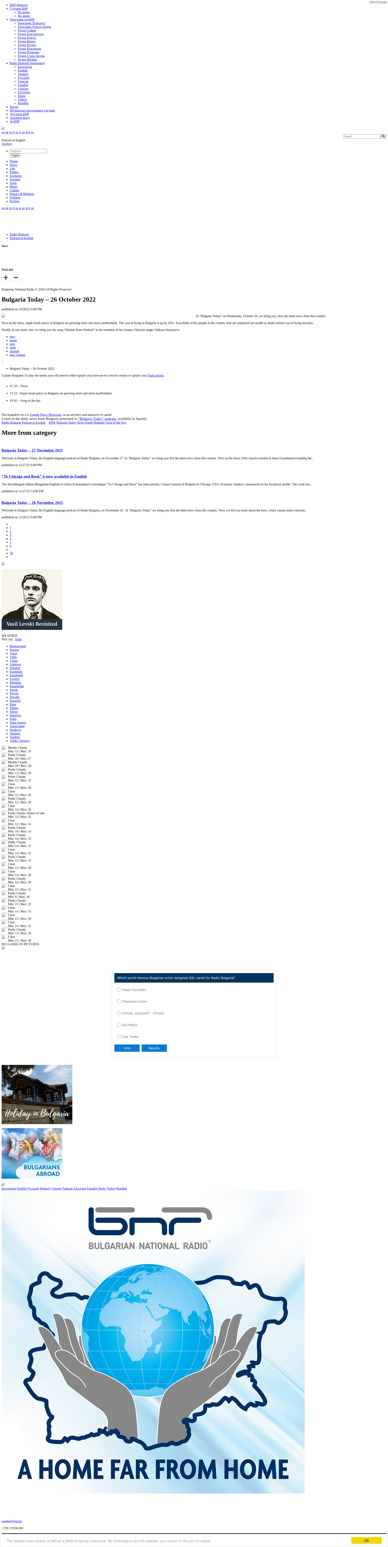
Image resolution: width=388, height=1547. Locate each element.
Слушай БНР (19, 8)
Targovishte (17, 726)
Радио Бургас (27, 37)
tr (29, 132)
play (12, 336)
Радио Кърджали (29, 48)
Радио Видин (27, 45)
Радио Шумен (27, 59)
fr (14, 132)
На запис (24, 16)
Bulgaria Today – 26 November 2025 (32, 503)
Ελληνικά (24, 92)
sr (20, 132)
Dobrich (15, 668)
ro (32, 132)
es (17, 132)
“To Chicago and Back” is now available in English (44, 476)
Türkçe (22, 99)
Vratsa (14, 660)
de (6, 132)
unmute (14, 351)
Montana (15, 682)
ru (10, 132)
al (26, 132)
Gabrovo (15, 664)
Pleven (14, 693)
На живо (24, 12)
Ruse (13, 704)
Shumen (15, 733)
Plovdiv (15, 697)
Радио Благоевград (31, 34)
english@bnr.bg (12, 1521)
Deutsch (23, 74)
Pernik (14, 690)
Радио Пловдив (28, 52)
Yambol (15, 737)
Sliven (14, 711)
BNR (52, 422)
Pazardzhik (17, 686)
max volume (17, 355)
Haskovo (15, 730)
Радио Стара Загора (31, 56)
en (3, 132)
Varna (13, 653)
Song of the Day (116, 422)
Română (23, 103)
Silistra (14, 708)
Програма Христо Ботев (34, 27)
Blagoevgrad (18, 646)
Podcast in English (21, 238)
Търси (15, 155)
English (22, 70)
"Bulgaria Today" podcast (97, 419)
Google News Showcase (45, 414)
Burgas (14, 650)
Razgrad (15, 700)
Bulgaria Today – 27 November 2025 (32, 450)
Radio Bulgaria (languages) (27, 63)
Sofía (13, 719)
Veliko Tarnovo (20, 740)
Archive (7, 144)
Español (23, 85)
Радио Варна (26, 41)
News (80, 422)
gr (23, 132)
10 (11, 553)
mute (13, 347)
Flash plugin (155, 375)
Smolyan (15, 715)
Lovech (14, 679)
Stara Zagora (18, 722)
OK (366, 1540)
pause (13, 340)
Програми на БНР (22, 19)
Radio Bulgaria (19, 234)
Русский (23, 77)
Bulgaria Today (66, 422)
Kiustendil (16, 675)
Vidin (13, 657)
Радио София (27, 30)
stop (12, 344)
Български (25, 67)
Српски (23, 88)
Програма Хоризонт (31, 23)
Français (23, 81)
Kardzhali (16, 671)
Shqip (21, 96)
